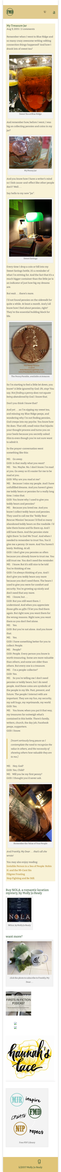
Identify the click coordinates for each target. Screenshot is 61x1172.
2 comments (28, 29)
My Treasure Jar (17, 25)
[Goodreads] (39, 1162)
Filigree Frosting (16, 874)
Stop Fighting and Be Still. (21, 878)
